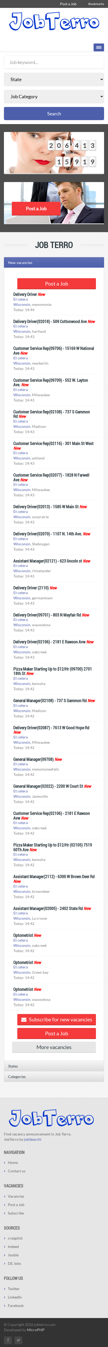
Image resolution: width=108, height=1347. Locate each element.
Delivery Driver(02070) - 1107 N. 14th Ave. (47, 533)
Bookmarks (96, 4)
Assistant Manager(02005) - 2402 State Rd (48, 908)
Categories (17, 1076)
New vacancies (20, 262)
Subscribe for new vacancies (60, 1019)
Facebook (16, 1305)
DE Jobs (14, 1263)
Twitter (14, 1288)
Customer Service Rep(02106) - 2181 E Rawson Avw (51, 815)
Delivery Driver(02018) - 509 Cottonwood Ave (50, 321)
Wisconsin (21, 304)
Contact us (16, 1171)
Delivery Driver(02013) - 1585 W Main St (46, 506)
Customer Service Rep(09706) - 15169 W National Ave (53, 350)
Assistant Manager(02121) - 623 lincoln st (47, 561)
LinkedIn (15, 1297)
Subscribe (16, 1213)
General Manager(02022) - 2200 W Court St (48, 786)
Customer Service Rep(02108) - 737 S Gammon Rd (51, 414)
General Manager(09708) (33, 759)
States (13, 1066)
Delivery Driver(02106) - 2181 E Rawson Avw (49, 641)
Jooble (13, 1255)
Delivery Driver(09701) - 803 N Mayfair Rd (47, 615)
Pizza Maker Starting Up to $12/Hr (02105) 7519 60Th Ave (52, 847)
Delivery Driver (25, 294)
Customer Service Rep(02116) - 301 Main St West (53, 443)
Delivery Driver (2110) (31, 587)
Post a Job (68, 4)
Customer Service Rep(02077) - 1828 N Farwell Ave (51, 477)
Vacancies (16, 1196)
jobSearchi (32, 1139)
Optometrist (23, 935)
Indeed (13, 1246)
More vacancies (54, 1047)
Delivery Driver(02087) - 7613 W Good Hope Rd (51, 727)
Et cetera (20, 299)
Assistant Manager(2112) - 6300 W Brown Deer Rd (54, 876)
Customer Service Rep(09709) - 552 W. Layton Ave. (50, 382)
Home (13, 1162)
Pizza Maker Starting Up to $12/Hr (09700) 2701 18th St (52, 671)
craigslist (15, 1238)
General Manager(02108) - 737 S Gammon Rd (50, 700)
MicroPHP (36, 1330)
